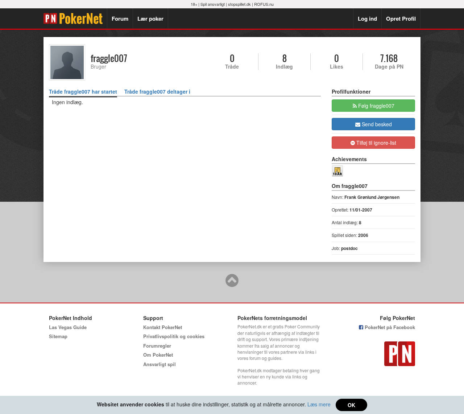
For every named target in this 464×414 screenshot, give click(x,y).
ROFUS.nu (264, 4)
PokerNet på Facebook (389, 327)
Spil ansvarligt (212, 4)
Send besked (376, 124)
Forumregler (157, 345)
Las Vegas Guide (68, 327)
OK (351, 405)
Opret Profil (401, 18)
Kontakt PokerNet (162, 327)
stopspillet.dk (239, 4)
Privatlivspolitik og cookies (173, 336)
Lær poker (150, 18)
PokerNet (75, 18)
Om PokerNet (158, 354)
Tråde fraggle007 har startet (83, 91)
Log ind (367, 18)
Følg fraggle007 (375, 105)
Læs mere (319, 404)
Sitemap (58, 336)
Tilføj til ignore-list (375, 142)
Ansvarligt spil (159, 364)
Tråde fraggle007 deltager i (157, 91)
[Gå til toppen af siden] (232, 283)
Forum (120, 18)
